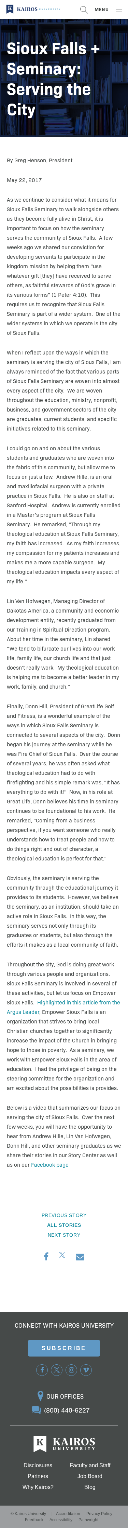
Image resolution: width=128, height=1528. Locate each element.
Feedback (34, 1519)
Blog (90, 1487)
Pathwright (88, 1519)
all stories (64, 1225)
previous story (64, 1215)
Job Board (89, 1476)
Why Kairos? (38, 1487)
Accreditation (68, 1513)
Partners (38, 1476)
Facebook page (50, 1164)
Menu (102, 9)
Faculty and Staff (90, 1465)
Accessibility (60, 1519)
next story (64, 1235)
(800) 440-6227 (67, 1410)
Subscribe (64, 1348)
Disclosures (38, 1465)
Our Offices (65, 1396)
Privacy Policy (99, 1513)
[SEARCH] (84, 9)
